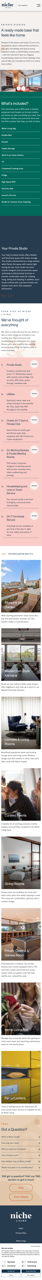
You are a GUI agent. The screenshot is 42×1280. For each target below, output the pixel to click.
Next (23, 88)
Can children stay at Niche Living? (16, 1161)
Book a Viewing (21, 1197)
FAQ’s (21, 1228)
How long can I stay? (10, 1143)
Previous (19, 88)
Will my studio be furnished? (13, 1149)
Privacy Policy (21, 1233)
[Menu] (38, 5)
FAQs (21, 1188)
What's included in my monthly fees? (17, 1167)
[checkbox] (4, 1262)
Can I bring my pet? (10, 1155)
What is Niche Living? (10, 1137)
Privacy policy (35, 1246)
